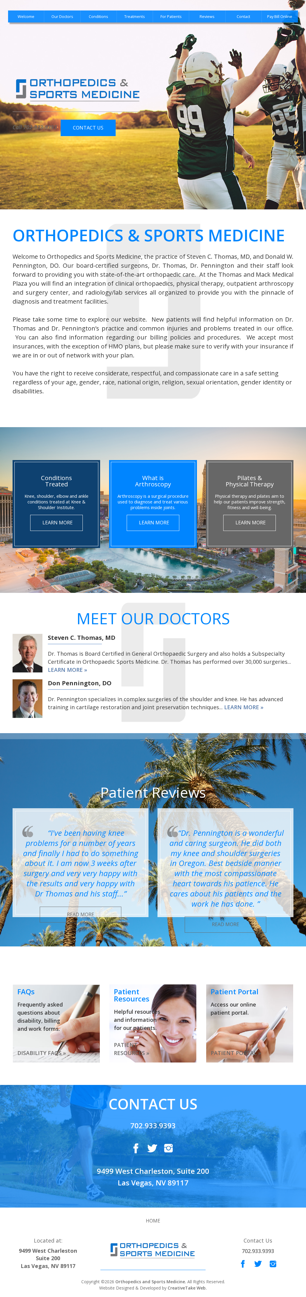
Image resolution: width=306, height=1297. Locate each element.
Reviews (207, 16)
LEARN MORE (65, 669)
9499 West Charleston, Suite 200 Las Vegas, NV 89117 (153, 1176)
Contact (243, 16)
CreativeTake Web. (187, 1288)
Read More (80, 914)
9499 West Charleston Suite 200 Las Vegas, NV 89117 (48, 1258)
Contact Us (88, 127)
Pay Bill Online (279, 16)
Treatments (134, 16)
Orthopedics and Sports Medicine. (150, 1281)
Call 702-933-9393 (35, 127)
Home (153, 1220)
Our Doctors (62, 16)
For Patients (171, 16)
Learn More (57, 522)
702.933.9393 (153, 1125)
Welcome (26, 16)
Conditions (98, 16)
